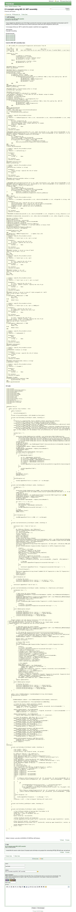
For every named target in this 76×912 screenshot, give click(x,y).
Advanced (68, 9)
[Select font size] (22, 887)
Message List (17, 14)
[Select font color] (20, 887)
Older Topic (17, 855)
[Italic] (9, 887)
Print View (36, 858)
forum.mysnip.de (10, 35)
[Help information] (69, 887)
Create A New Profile (66, 1)
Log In (57, 1)
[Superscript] (18, 887)
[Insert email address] (29, 887)
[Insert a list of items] (33, 887)
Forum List (8, 14)
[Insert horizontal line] (31, 887)
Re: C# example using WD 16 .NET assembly (15, 846)
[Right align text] (44, 887)
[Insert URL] (24, 887)
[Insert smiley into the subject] (38, 871)
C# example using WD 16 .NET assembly (14, 18)
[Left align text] (39, 887)
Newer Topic (9, 855)
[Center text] (42, 887)
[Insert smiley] (46, 887)
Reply (62, 840)
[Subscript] (16, 887)
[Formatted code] (37, 887)
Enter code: (8, 882)
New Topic (25, 14)
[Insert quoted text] (35, 887)
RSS (42, 858)
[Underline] (11, 887)
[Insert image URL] (27, 887)
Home (6, 6)
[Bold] (7, 887)
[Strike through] (14, 887)
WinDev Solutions (13, 6)
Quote (67, 840)
